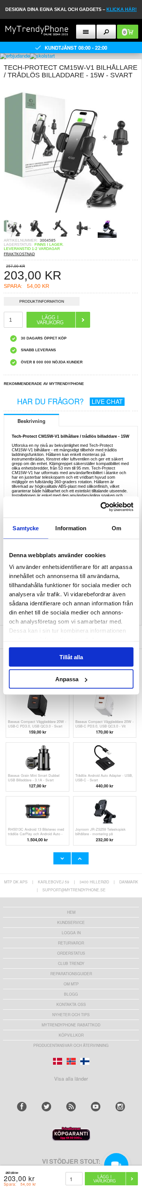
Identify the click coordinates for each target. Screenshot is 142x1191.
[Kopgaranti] (71, 1138)
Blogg (71, 994)
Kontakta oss (71, 1004)
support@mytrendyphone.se (74, 889)
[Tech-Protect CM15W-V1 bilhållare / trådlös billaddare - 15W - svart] (71, 216)
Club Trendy (71, 963)
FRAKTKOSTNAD (19, 254)
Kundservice (71, 922)
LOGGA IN (71, 932)
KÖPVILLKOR (71, 1035)
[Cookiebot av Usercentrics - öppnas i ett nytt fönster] (101, 507)
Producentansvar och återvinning (71, 1045)
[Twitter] (46, 1106)
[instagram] (120, 1106)
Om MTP (71, 984)
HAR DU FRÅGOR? (70, 401)
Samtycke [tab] (25, 528)
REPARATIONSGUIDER (71, 973)
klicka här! (121, 9)
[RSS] (71, 1106)
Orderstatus (71, 953)
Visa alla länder (71, 1078)
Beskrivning (31, 420)
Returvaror (71, 943)
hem (71, 912)
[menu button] (85, 32)
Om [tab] (116, 528)
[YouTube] (95, 1106)
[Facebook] (22, 1106)
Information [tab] (70, 528)
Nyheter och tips (71, 1014)
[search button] (106, 32)
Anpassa (66, 679)
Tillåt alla (71, 657)
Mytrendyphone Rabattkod (71, 1025)
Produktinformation (41, 301)
